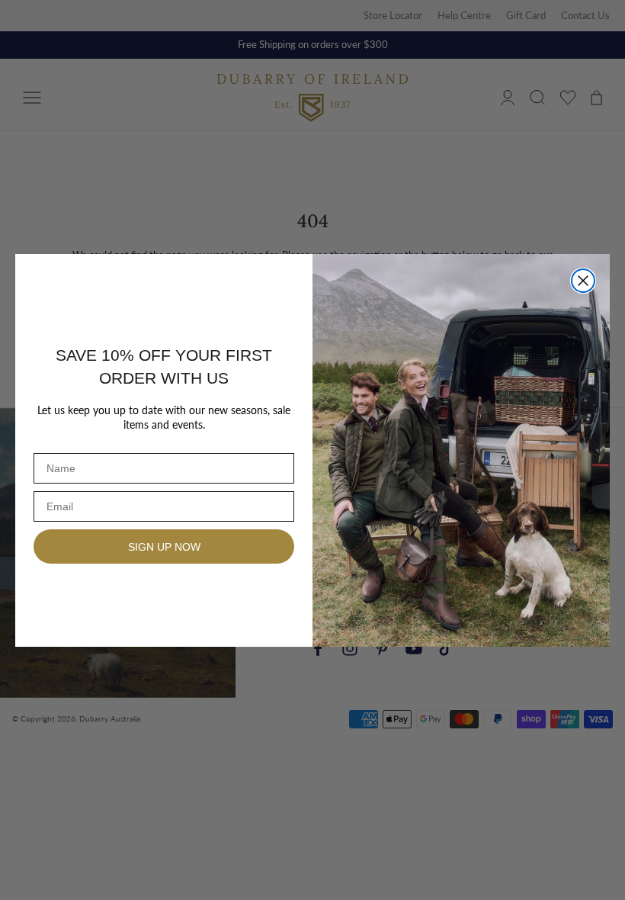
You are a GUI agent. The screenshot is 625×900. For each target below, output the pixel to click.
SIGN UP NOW (164, 547)
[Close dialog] (583, 280)
